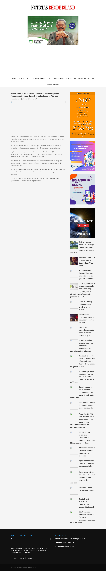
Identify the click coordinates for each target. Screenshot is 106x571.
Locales (21, 78)
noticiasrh (17, 99)
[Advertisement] (53, 60)
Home (14, 78)
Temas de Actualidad (86, 78)
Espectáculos (71, 78)
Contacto (14, 558)
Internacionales (39, 78)
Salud (50, 78)
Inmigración (59, 78)
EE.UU (28, 78)
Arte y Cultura (53, 84)
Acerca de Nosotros (26, 558)
